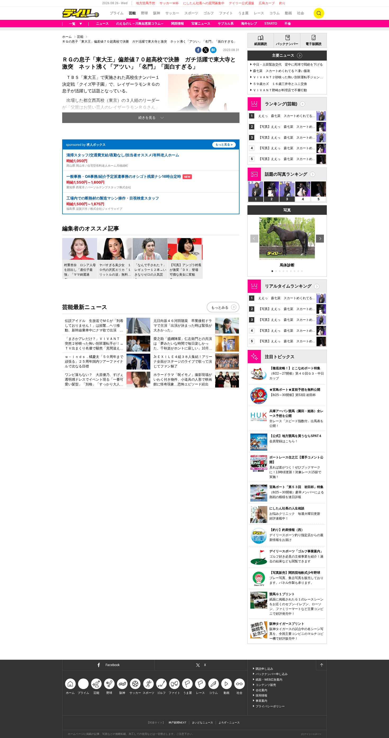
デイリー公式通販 (241, 3)
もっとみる (219, 307)
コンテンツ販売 (266, 684)
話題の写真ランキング (286, 174)
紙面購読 (260, 44)
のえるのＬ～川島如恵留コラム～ (140, 23)
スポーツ (191, 13)
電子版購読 (314, 44)
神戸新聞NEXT (177, 722)
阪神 (156, 13)
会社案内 (261, 690)
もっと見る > (224, 144)
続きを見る (147, 118)
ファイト (226, 13)
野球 (144, 13)
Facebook (113, 665)
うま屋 (243, 13)
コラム (274, 13)
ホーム (67, 37)
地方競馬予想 (145, 3)
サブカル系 (226, 23)
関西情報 (177, 23)
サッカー (172, 13)
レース (259, 13)
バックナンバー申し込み (272, 674)
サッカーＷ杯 (169, 3)
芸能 (132, 13)
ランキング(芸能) (281, 104)
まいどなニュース (202, 722)
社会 (300, 13)
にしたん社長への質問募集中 (203, 3)
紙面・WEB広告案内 (269, 679)
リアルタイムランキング (288, 286)
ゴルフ (208, 13)
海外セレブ (249, 23)
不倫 (287, 23)
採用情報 (261, 695)
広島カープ (267, 3)
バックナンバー (287, 44)
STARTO (270, 23)
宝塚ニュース (200, 23)
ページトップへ (321, 665)
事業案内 (261, 700)
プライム (117, 13)
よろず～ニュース (229, 722)
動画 (288, 13)
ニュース (102, 23)
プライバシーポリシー (270, 706)
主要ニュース (283, 55)
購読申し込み (264, 668)
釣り (282, 3)
